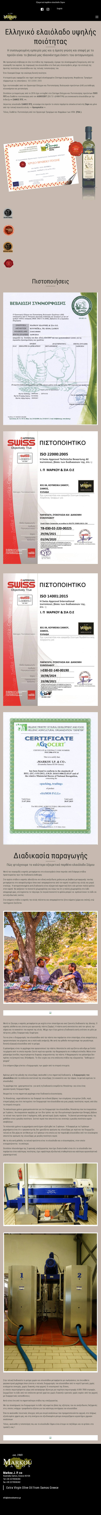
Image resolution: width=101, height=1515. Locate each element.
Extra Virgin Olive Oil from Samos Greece (32, 1487)
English (59, 9)
